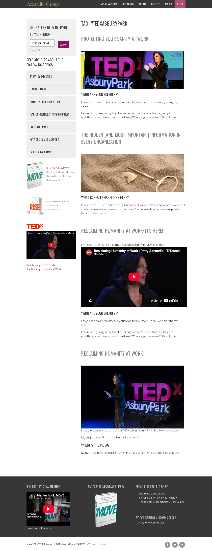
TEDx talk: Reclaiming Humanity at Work (121, 205)
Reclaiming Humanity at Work (112, 353)
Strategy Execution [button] (41, 77)
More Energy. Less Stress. (152, 493)
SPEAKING (128, 4)
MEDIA (168, 4)
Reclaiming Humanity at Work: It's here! (122, 230)
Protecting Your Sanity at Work (115, 38)
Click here (141, 523)
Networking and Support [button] (44, 140)
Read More (169, 117)
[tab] (51, 76)
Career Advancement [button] (41, 152)
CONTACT (91, 544)
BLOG (180, 4)
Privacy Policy (36, 50)
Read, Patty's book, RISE (57, 201)
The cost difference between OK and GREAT (161, 502)
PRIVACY (102, 544)
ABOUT (142, 4)
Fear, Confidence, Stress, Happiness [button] (49, 114)
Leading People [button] (38, 89)
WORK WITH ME (109, 4)
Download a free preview (40, 528)
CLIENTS (155, 4)
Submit (63, 44)
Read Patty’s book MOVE (57, 168)
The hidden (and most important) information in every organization (131, 138)
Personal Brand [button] (39, 127)
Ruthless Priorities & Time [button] (45, 102)
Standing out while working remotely (158, 497)
